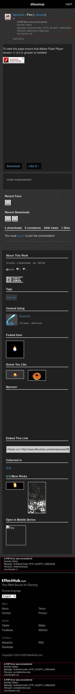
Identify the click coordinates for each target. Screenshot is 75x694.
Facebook (7, 630)
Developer (7, 647)
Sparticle (18, 15)
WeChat (42, 630)
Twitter (5, 625)
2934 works (36, 323)
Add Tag (11, 297)
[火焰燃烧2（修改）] (15, 374)
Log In (21, 235)
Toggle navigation (4, 3)
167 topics (24, 323)
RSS (41, 642)
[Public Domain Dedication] (14, 282)
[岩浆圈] (37, 375)
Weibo (41, 625)
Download (13, 166)
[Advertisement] (25, 412)
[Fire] (15, 349)
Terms (41, 608)
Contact (6, 613)
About (5, 608)
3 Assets (39, 15)
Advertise (7, 642)
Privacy (42, 613)
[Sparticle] (12, 320)
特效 (8, 468)
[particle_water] (37, 497)
